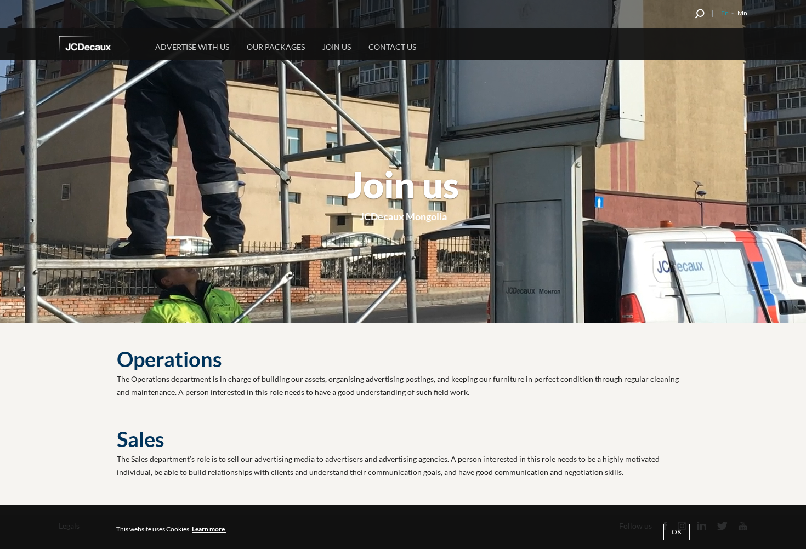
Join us (336, 47)
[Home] (100, 45)
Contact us (392, 47)
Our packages (276, 47)
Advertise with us (192, 47)
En (725, 13)
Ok (677, 532)
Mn (742, 13)
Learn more (209, 529)
